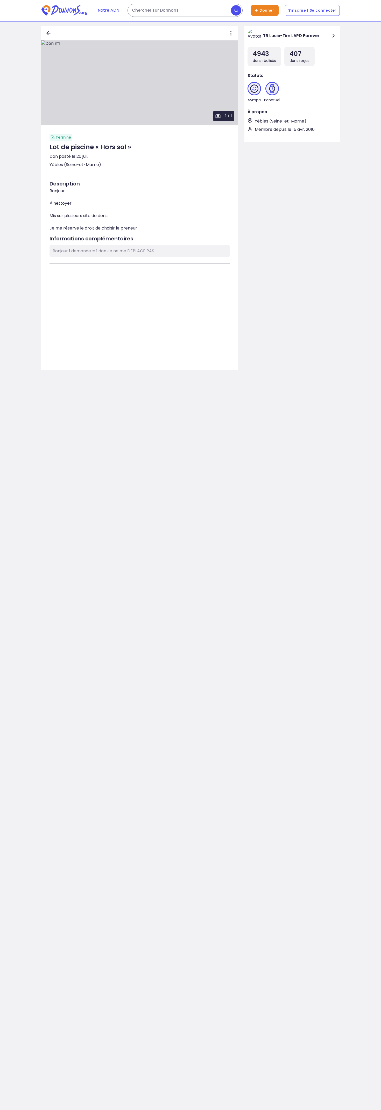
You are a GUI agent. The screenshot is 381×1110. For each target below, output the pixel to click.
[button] (139, 82)
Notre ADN (108, 10)
